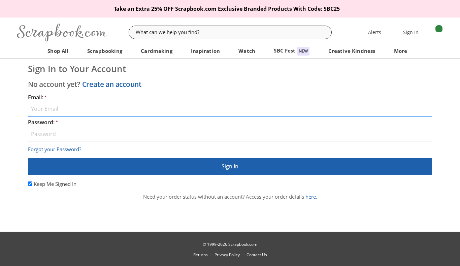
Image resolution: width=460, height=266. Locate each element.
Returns (200, 255)
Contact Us (257, 255)
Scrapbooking (105, 51)
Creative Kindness (352, 51)
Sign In (230, 166)
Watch (247, 51)
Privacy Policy (227, 255)
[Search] (325, 32)
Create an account (111, 84)
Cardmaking (157, 51)
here (310, 196)
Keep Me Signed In (55, 183)
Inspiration (206, 51)
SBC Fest (291, 50)
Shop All (58, 51)
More (401, 51)
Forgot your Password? (54, 149)
